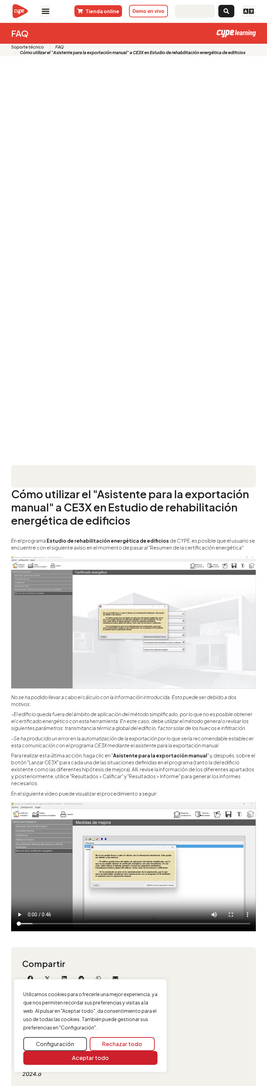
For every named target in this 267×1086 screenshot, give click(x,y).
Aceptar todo (90, 1057)
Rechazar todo (122, 1043)
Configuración (55, 1043)
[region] (90, 1025)
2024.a (31, 1073)
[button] (45, 11)
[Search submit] (226, 11)
